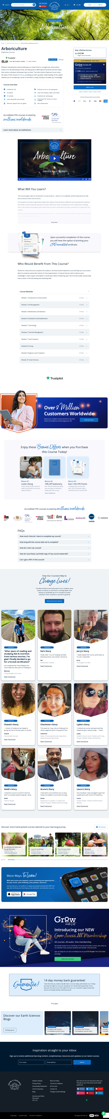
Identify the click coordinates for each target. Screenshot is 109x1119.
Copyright (13, 1115)
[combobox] (67, 5)
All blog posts (9, 1030)
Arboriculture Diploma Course (29, 43)
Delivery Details (37, 1081)
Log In (89, 5)
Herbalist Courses (36, 853)
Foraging (88, 849)
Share (60, 59)
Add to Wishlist (32, 61)
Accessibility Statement (39, 1086)
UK (33, 1100)
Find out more (89, 420)
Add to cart (90, 87)
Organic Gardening (37, 849)
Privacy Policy (36, 1083)
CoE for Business (37, 1089)
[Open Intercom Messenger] (104, 1114)
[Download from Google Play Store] (29, 894)
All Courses (102, 827)
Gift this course (88, 92)
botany (21, 75)
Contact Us (53, 1089)
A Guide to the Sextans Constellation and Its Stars (83, 1030)
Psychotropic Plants (64, 849)
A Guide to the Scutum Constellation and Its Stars (55, 1030)
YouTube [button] (43, 6)
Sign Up (100, 5)
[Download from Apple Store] (14, 894)
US (36, 1100)
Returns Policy (54, 1081)
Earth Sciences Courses (13, 43)
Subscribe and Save (67, 959)
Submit (82, 1062)
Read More (54, 222)
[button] (54, 20)
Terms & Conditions (56, 1083)
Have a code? (97, 92)
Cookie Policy (23, 1115)
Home (2, 43)
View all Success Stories (54, 601)
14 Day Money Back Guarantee (90, 97)
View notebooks (50, 493)
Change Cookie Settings (57, 1092)
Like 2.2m (44, 3)
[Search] (34, 4)
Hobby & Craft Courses (10, 853)
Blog (33, 1092)
